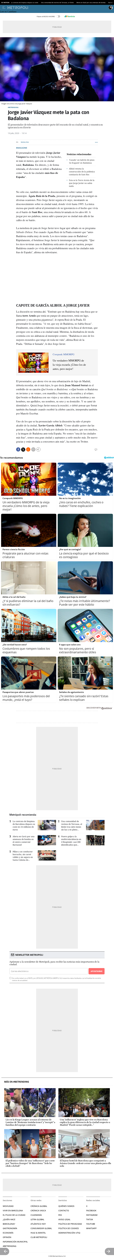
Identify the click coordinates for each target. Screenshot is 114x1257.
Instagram (91, 1215)
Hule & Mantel (38, 1232)
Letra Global (37, 1219)
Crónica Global (39, 1206)
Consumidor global (41, 1228)
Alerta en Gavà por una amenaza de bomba (91, 2)
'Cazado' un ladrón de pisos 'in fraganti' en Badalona (81, 161)
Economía (8, 1232)
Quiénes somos (66, 1206)
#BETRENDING (13, 107)
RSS (60, 1215)
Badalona (25, 142)
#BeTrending (9, 1246)
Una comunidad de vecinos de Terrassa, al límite (57, 2)
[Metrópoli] (57, 7)
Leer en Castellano (8, 11)
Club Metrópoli (39, 1237)
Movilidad (8, 1206)
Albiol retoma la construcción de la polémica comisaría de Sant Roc (82, 171)
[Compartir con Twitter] (23, 449)
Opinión (7, 1237)
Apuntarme (96, 971)
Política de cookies (68, 1228)
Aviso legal (64, 1219)
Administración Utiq (69, 1232)
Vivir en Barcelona (13, 1210)
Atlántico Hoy (38, 1224)
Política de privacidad (70, 1224)
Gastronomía (10, 1228)
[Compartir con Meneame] (28, 449)
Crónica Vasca (38, 1210)
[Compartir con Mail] (33, 449)
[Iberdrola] (69, 16)
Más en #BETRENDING (16, 1081)
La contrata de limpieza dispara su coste (24, 2)
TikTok (89, 1219)
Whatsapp (91, 1228)
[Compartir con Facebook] (18, 449)
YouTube (90, 1224)
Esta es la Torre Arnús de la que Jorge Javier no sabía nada (81, 183)
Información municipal (15, 1241)
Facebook (91, 1210)
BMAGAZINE (21, 148)
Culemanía (36, 1215)
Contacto (63, 1210)
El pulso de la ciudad (14, 1215)
